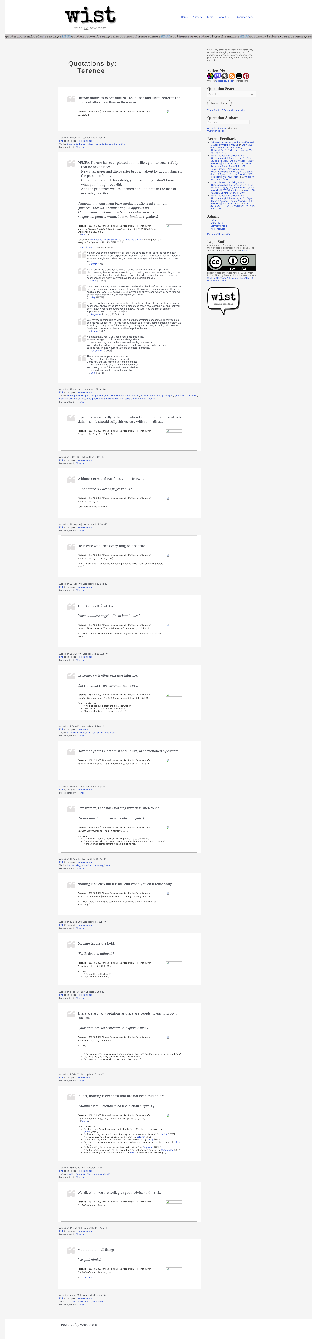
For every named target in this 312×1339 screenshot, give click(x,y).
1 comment (83, 729)
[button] (227, 17)
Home (184, 17)
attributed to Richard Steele (103, 239)
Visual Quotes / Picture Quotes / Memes (227, 110)
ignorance (180, 395)
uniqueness (104, 1174)
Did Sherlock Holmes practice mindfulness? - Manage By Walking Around (233, 143)
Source (84, 234)
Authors (197, 17)
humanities (87, 865)
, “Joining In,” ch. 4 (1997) (232, 191)
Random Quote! (219, 103)
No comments (85, 140)
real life (119, 398)
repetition (92, 1174)
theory (151, 398)
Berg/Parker (96, 350)
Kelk (92, 372)
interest (108, 865)
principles (109, 398)
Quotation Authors (216, 128)
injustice (83, 732)
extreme (71, 1301)
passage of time (77, 398)
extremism (72, 732)
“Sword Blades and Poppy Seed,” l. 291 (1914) (230, 164)
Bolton (133, 1152)
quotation (81, 1174)
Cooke (87, 1131)
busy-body (72, 144)
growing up (167, 395)
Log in (213, 220)
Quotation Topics (215, 131)
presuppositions (94, 398)
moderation (98, 1301)
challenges (83, 395)
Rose (178, 1142)
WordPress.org (217, 228)
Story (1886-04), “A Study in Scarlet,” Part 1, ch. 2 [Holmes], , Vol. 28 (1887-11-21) (232, 149)
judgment (110, 144)
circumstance (123, 395)
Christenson (167, 1150)
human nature (86, 144)
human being (73, 865)
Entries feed (216, 223)
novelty (71, 1174)
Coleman (140, 1137)
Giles (93, 280)
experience (154, 395)
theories (142, 398)
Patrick (163, 1134)
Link (61, 140)
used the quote (133, 239)
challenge (72, 395)
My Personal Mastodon (219, 234)
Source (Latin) (85, 247)
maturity (63, 398)
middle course (84, 1301)
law (98, 732)
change (94, 395)
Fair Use (246, 250)
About (222, 17)
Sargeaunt (95, 314)
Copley (94, 331)
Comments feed (218, 225)
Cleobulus (87, 1277)
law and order (108, 732)
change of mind (107, 395)
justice (92, 732)
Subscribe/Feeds (244, 17)
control (144, 395)
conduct (135, 395)
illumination (191, 395)
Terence (80, 147)
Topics (210, 17)
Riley (92, 297)
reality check (130, 398)
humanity (99, 144)
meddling (120, 144)
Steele (93, 263)
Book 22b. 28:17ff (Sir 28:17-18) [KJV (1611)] (232, 206)
